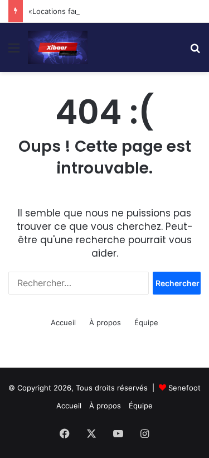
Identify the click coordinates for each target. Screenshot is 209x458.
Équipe (146, 322)
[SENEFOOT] (58, 47)
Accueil (63, 322)
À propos (105, 322)
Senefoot (184, 387)
